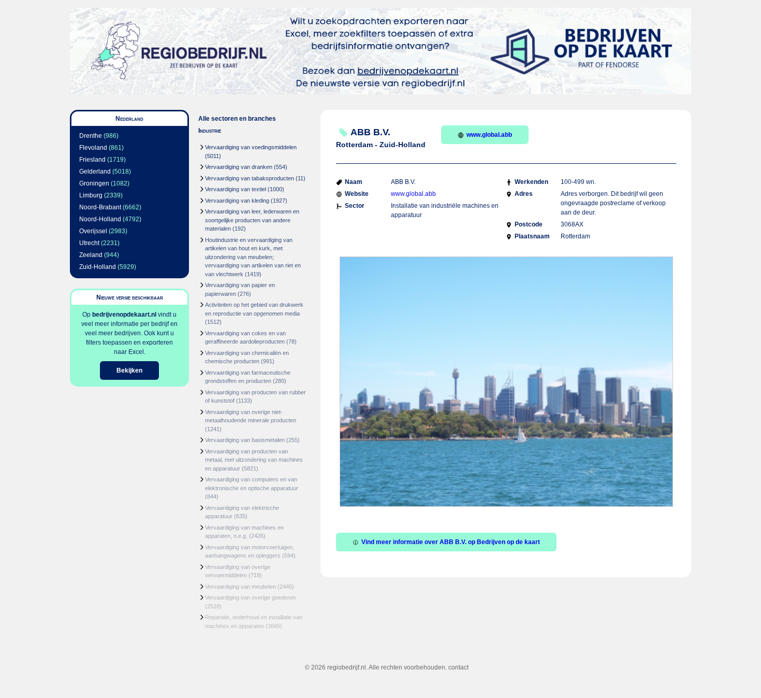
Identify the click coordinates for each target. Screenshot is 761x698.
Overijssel (93, 231)
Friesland (92, 159)
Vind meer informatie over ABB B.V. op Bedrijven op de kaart (450, 542)
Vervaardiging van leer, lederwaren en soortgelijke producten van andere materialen (252, 220)
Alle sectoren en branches (237, 118)
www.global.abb (489, 134)
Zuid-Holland (97, 266)
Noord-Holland (100, 219)
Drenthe (90, 135)
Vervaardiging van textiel (235, 189)
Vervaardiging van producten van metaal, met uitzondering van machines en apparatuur (254, 460)
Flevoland (93, 147)
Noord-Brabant (100, 207)
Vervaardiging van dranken (238, 167)
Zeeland (91, 255)
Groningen (94, 183)
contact (458, 667)
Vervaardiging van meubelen (240, 586)
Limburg (91, 195)
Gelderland (95, 171)
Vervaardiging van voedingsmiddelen (251, 147)
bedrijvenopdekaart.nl (124, 314)
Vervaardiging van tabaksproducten (249, 178)
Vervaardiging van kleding (237, 200)
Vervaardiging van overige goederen (250, 597)
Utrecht (89, 243)
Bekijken (129, 370)
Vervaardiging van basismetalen (245, 440)
